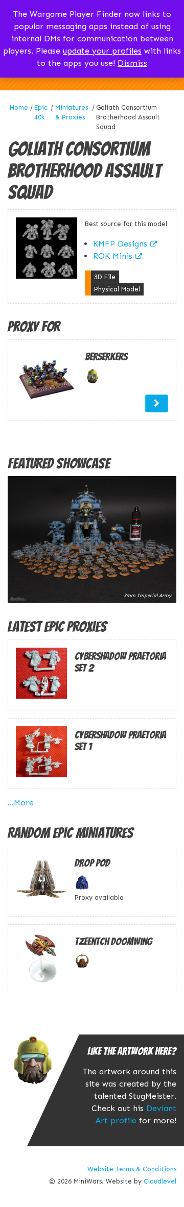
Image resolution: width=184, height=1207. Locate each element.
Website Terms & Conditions (131, 1169)
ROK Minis (112, 256)
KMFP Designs (120, 244)
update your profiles (102, 51)
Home (19, 107)
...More (21, 802)
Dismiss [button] (132, 63)
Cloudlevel (160, 1181)
